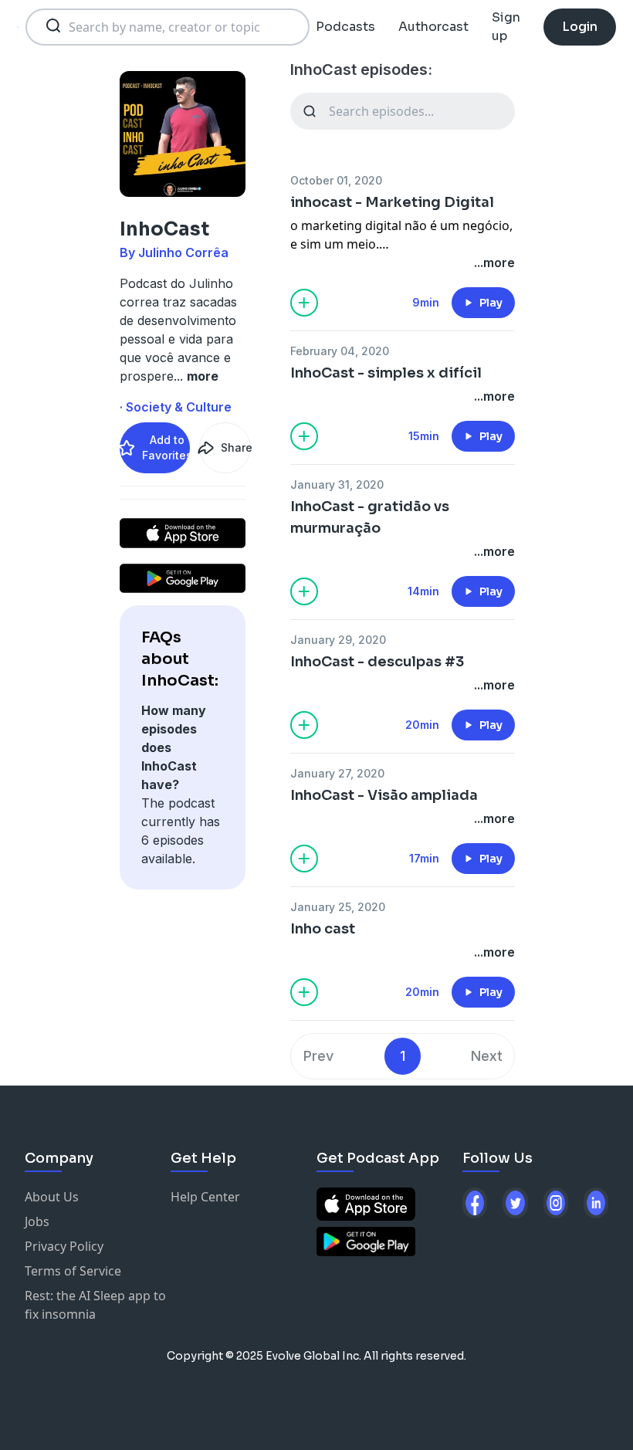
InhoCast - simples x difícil (386, 372)
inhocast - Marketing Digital (392, 202)
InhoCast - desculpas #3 (377, 661)
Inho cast (322, 928)
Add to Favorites (166, 447)
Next (487, 1056)
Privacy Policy (64, 1246)
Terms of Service (73, 1270)
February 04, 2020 (339, 350)
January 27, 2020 (337, 773)
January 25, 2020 (337, 906)
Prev (318, 1056)
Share (235, 447)
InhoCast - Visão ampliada (384, 795)
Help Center (205, 1196)
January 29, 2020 (338, 639)
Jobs (37, 1221)
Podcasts (345, 27)
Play (491, 303)
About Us (52, 1196)
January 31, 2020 (337, 484)
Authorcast (433, 27)
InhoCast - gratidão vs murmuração (369, 517)
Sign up (506, 26)
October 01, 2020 (336, 180)
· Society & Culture (176, 407)
